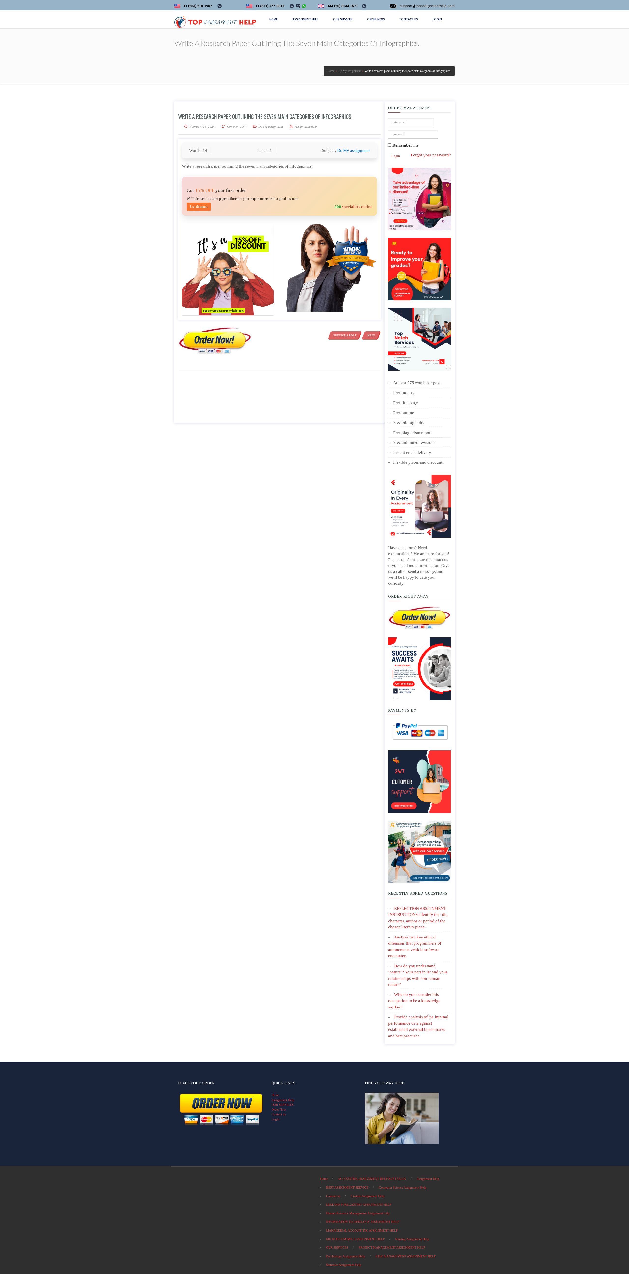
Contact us (279, 1114)
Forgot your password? (431, 155)
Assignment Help (283, 1100)
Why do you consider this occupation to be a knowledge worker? (414, 1000)
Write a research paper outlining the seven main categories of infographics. (265, 116)
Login (395, 156)
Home (275, 1095)
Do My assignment (270, 126)
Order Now (279, 1109)
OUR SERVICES (283, 1104)
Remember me (405, 145)
